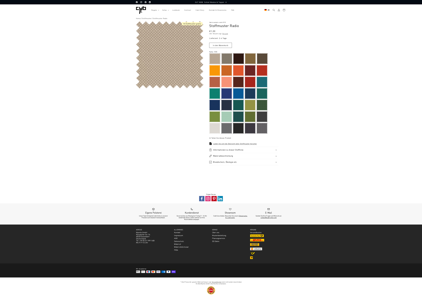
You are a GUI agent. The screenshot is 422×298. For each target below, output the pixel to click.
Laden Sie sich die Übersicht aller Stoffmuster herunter (235, 144)
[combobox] (267, 10)
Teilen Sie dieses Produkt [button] (221, 138)
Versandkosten (216, 282)
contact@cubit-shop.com (269, 218)
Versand (225, 33)
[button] (154, 10)
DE (269, 10)
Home (138, 18)
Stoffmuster (146, 18)
